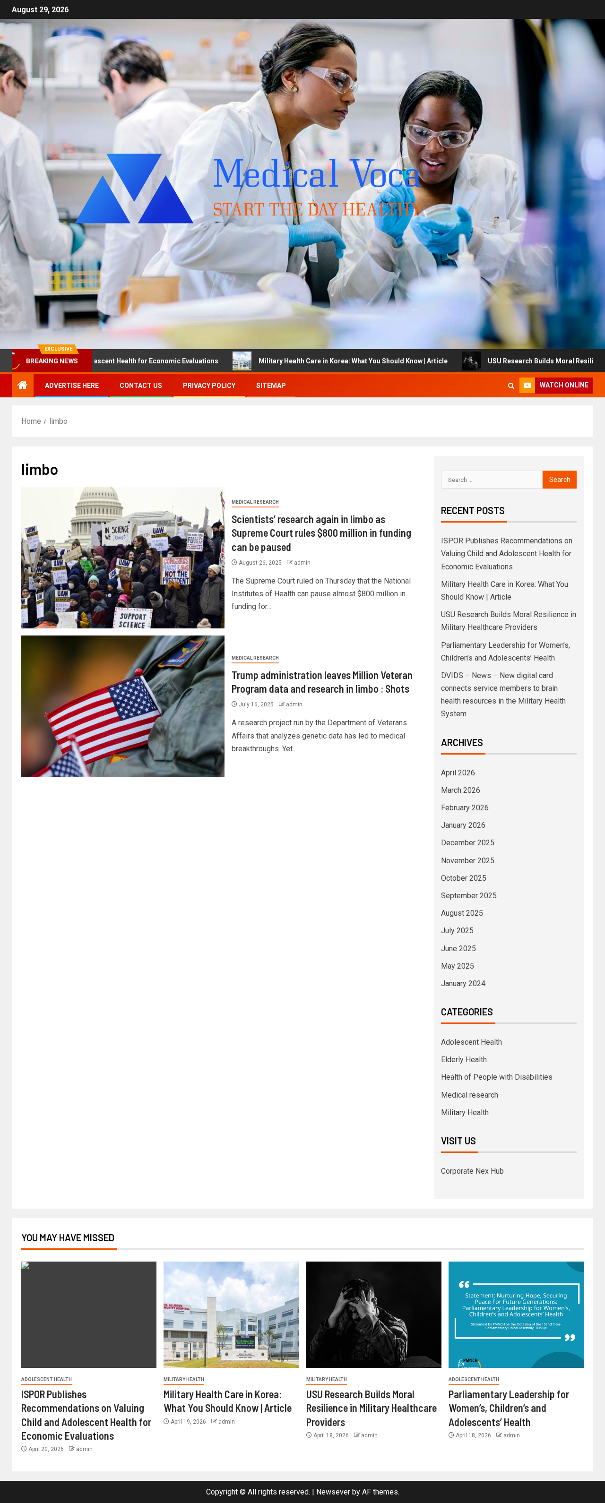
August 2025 (462, 913)
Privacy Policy (209, 385)
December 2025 (467, 842)
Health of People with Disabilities (497, 1077)
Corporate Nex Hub (472, 1171)
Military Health (465, 1112)
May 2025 (457, 966)
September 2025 (469, 895)
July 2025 (457, 930)
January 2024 (463, 983)
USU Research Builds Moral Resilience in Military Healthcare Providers (371, 1408)
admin (302, 562)
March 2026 (460, 790)
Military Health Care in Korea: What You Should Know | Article (289, 361)
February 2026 (465, 807)
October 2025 (463, 878)
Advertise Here (72, 385)
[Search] (511, 386)
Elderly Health (464, 1059)
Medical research (255, 502)
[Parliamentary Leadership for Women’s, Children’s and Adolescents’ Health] (516, 1315)
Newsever (333, 1491)
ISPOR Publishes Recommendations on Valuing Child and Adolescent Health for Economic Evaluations (506, 553)
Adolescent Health (471, 1042)
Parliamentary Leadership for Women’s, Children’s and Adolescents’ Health (509, 1408)
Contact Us (141, 385)
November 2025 (467, 860)
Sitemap (271, 385)
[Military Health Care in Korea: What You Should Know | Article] (231, 1315)
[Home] (22, 386)
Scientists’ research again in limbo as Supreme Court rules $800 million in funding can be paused (321, 533)
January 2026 (463, 825)
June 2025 (458, 948)
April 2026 (458, 772)
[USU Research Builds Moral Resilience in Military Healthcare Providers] (373, 1315)
